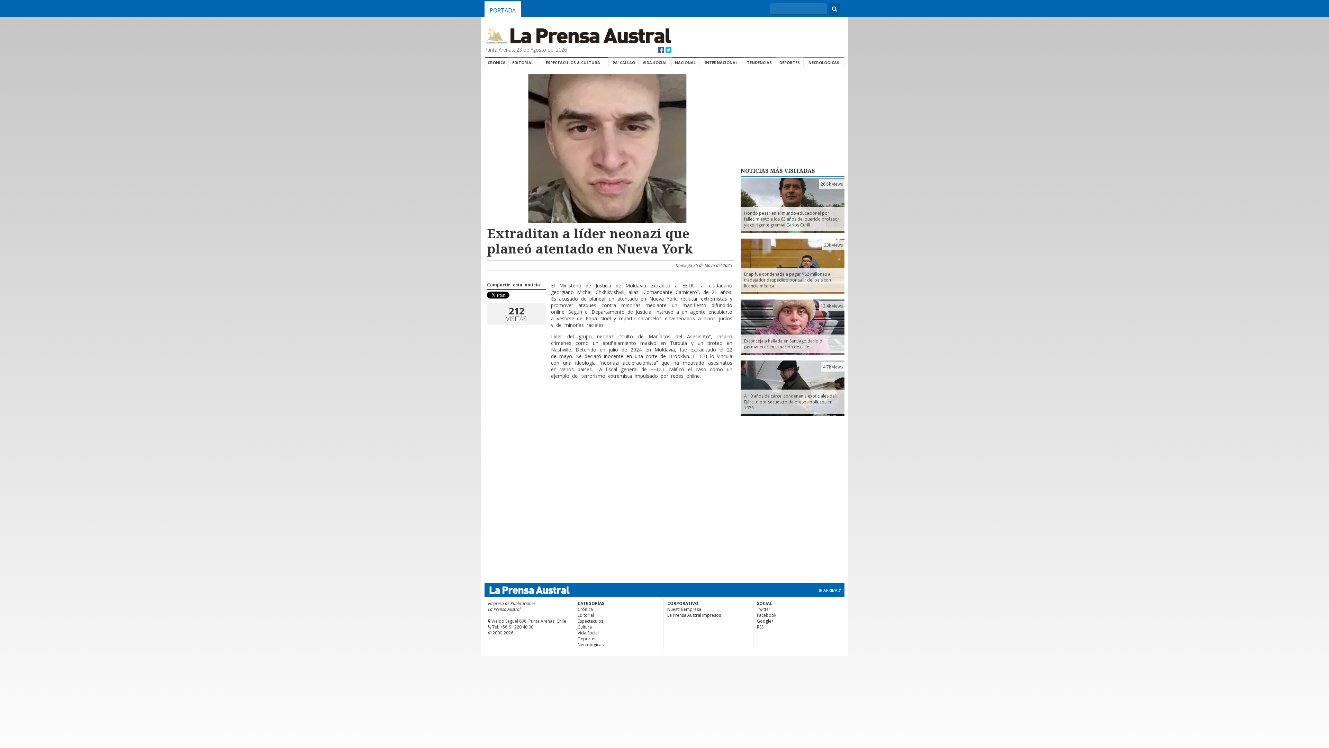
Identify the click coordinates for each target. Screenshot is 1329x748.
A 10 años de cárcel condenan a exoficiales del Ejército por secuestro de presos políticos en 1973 (790, 402)
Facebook (766, 615)
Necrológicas (823, 62)
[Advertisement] (609, 406)
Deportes (789, 62)
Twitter (763, 609)
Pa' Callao (624, 62)
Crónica (497, 62)
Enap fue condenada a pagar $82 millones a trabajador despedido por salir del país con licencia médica (787, 280)
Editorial (522, 62)
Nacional (685, 62)
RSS (760, 627)
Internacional (721, 62)
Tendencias (759, 62)
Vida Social (655, 62)
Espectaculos (590, 621)
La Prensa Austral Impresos (694, 615)
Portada (503, 10)
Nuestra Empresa (684, 609)
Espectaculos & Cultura (573, 62)
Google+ (765, 621)
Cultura (585, 627)
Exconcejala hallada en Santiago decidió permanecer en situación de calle (783, 344)
